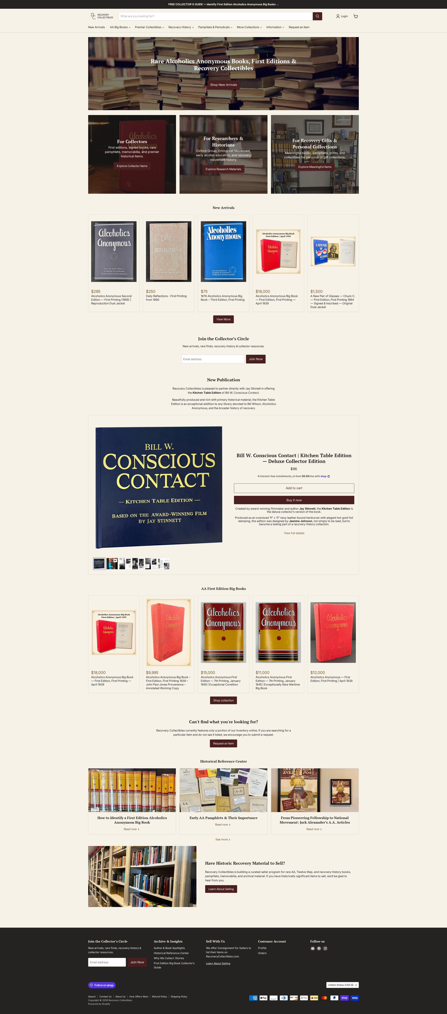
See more (222, 839)
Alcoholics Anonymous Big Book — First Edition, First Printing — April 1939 (277, 299)
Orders (262, 953)
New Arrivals (96, 27)
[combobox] (216, 16)
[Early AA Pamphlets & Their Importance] (223, 790)
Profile (262, 948)
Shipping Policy (179, 996)
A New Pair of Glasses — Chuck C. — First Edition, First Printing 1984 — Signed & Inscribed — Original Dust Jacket (332, 301)
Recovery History (180, 27)
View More (223, 319)
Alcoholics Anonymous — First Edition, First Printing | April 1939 (331, 679)
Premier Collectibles (148, 27)
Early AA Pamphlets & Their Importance (224, 817)
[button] (342, 16)
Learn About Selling (221, 889)
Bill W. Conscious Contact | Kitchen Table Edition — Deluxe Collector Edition (294, 458)
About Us (120, 996)
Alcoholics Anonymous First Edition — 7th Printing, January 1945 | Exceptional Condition (221, 680)
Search (92, 996)
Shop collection (223, 700)
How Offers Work (138, 996)
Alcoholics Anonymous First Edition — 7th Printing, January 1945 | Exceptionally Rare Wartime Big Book (278, 682)
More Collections (248, 27)
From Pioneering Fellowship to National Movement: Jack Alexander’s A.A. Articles (315, 820)
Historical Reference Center (171, 953)
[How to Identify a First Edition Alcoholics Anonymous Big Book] (132, 790)
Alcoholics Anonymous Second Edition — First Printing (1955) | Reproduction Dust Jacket (111, 299)
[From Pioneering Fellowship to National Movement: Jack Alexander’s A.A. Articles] (315, 790)
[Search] (317, 16)
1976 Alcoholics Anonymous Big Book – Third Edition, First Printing (223, 297)
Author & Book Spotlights (169, 948)
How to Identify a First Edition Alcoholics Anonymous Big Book (132, 820)
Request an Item (299, 27)
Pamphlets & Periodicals (214, 27)
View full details (294, 533)
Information (274, 27)
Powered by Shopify (99, 1003)
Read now (130, 829)
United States (341, 984)
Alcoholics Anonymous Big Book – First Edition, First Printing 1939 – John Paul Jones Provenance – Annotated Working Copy (168, 682)
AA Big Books (119, 27)
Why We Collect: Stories (169, 958)
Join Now (256, 359)
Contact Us (106, 996)
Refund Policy (159, 996)
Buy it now (294, 500)
